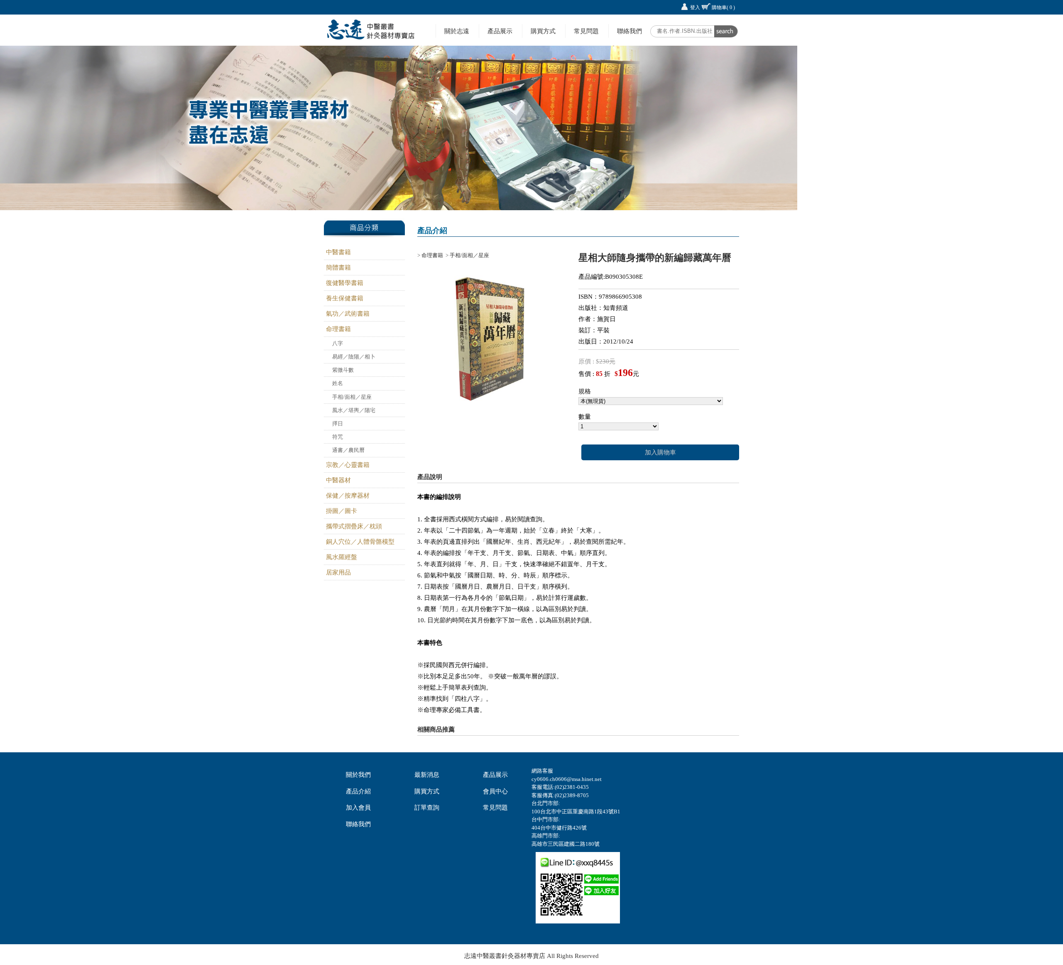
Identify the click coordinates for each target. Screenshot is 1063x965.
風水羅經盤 (341, 557)
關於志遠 (456, 30)
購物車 (723, 7)
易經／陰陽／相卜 (353, 357)
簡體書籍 (338, 267)
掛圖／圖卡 (341, 511)
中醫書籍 (338, 252)
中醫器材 (338, 480)
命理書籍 (338, 329)
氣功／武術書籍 (348, 313)
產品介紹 (358, 791)
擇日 (337, 423)
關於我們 (358, 774)
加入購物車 (660, 452)
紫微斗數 (343, 370)
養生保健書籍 (344, 298)
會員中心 (495, 791)
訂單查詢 (426, 807)
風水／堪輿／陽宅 (353, 410)
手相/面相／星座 (352, 397)
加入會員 (358, 807)
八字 (337, 343)
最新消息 (426, 774)
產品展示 (499, 30)
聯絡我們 (629, 30)
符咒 (337, 437)
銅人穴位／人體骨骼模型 (360, 541)
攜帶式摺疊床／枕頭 (354, 526)
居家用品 (338, 572)
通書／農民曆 (348, 450)
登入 (695, 7)
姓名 (337, 383)
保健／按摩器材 (348, 495)
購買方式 (543, 30)
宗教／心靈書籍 (348, 465)
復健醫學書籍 (344, 283)
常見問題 (586, 30)
